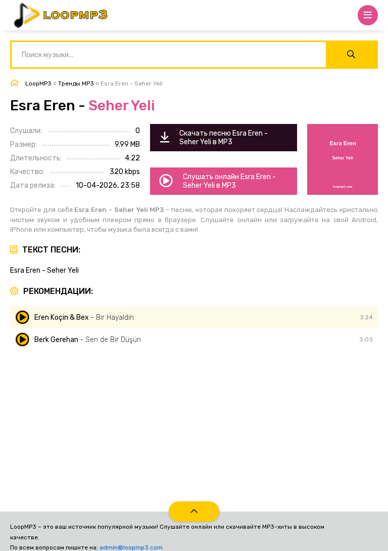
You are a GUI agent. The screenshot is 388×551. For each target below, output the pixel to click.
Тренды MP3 (76, 83)
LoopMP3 (38, 83)
